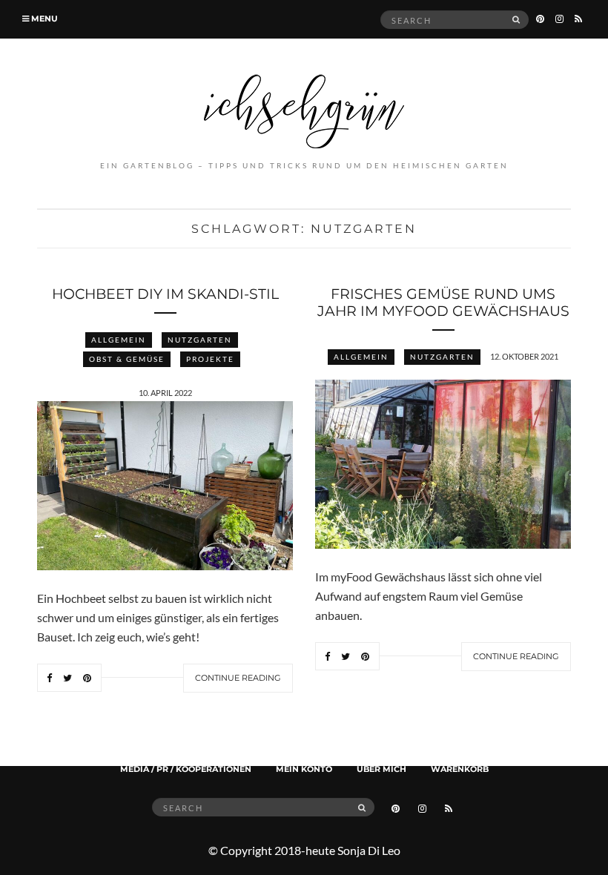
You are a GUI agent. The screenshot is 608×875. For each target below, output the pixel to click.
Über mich (381, 769)
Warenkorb (460, 769)
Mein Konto (304, 769)
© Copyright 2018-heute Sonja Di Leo (304, 850)
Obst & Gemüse (127, 358)
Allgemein (118, 339)
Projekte (210, 358)
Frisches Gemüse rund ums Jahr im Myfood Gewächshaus (443, 302)
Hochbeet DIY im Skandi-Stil (165, 294)
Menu (43, 18)
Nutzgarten (200, 339)
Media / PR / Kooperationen (185, 769)
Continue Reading (238, 678)
